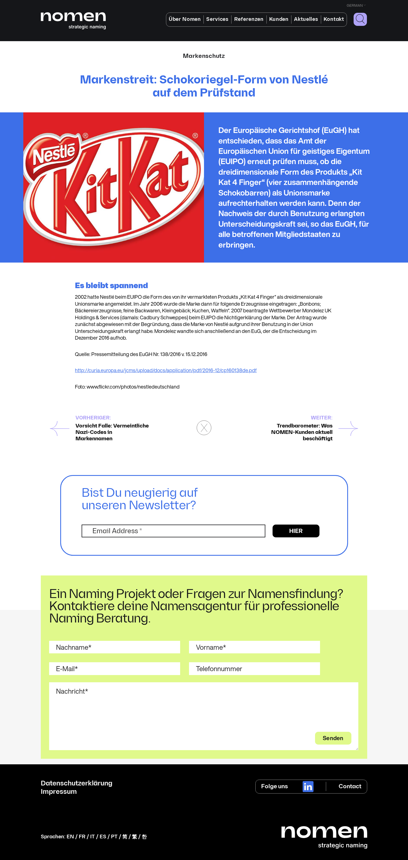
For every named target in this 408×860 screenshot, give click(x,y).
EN (70, 837)
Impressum (59, 792)
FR (82, 837)
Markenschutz (204, 56)
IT (92, 837)
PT (114, 837)
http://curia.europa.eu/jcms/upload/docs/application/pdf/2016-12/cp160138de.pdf (166, 370)
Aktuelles (306, 19)
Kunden (279, 19)
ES (103, 837)
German (355, 5)
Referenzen (249, 19)
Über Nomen (185, 19)
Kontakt (334, 19)
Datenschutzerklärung (76, 783)
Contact (350, 786)
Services (217, 19)
